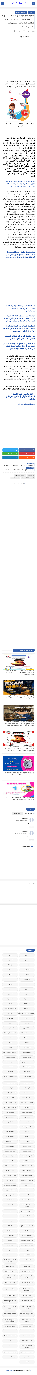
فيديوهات (10, 1230)
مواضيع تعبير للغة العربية (26, 1346)
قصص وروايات (10, 1235)
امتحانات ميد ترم (10, 1170)
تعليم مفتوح (10, 1195)
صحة (10, 1216)
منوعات (10, 1341)
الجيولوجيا (10, 1072)
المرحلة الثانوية (27, 1161)
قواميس (10, 1240)
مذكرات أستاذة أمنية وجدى (10, 1260)
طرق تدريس (10, 1221)
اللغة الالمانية (10, 1136)
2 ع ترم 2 (27, 984)
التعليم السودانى (27, 1062)
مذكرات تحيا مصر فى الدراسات (27, 1283)
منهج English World (10, 1336)
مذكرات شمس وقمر (10, 1289)
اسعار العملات (27, 1038)
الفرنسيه (10, 1122)
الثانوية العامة (10, 1062)
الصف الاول (27, 1093)
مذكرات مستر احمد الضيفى (26, 1307)
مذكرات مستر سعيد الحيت (10, 1307)
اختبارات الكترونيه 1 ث (10, 1033)
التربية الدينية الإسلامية (10, 1052)
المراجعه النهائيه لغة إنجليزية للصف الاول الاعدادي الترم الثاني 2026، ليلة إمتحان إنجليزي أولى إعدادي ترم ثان (20, 184)
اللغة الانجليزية (20, 12)
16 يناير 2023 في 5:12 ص (21, 820)
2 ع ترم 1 (10, 979)
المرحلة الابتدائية (27, 1156)
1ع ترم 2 (31, 12)
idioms (27, 1023)
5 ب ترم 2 (10, 999)
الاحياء (27, 1042)
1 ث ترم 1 (27, 960)
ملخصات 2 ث (10, 1331)
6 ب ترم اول (27, 1008)
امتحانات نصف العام (10, 1175)
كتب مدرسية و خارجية (27, 1245)
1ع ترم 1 (27, 965)
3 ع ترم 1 (27, 994)
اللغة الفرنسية (10, 1146)
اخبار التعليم (26, 1028)
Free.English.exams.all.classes (26, 1013)
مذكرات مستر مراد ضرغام (27, 1320)
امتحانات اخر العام (27, 1166)
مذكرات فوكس (27, 1295)
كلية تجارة (10, 1245)
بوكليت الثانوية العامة (10, 1185)
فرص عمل (10, 1226)
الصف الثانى (27, 1107)
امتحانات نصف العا (26, 1175)
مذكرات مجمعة (10, 1295)
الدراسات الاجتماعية (10, 1083)
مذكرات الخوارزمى (27, 1271)
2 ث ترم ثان (27, 979)
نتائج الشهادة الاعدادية (27, 1352)
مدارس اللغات (27, 1260)
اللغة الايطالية (10, 1141)
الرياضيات (27, 1088)
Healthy (10, 1013)
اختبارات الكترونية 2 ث (27, 1033)
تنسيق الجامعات (27, 1200)
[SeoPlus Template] (30, 1370)
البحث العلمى (27, 1047)
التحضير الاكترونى (27, 1052)
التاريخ (10, 1047)
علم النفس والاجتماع (27, 1226)
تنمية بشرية (10, 1200)
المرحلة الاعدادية (10, 1156)
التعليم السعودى (10, 1057)
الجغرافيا (27, 1072)
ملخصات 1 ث (27, 1331)
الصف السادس (10, 1117)
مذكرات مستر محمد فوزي (10, 1314)
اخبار (10, 1023)
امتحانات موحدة (26, 1170)
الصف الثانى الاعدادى (10, 1107)
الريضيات (10, 1088)
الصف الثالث (10, 1098)
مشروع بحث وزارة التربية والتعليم (10, 1320)
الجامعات (10, 1067)
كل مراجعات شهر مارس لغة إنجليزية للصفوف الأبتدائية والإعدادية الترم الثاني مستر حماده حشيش (19, 774)
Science (27, 1018)
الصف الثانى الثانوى (27, 1112)
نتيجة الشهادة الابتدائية (10, 1352)
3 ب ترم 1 (10, 984)
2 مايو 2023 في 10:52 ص (21, 833)
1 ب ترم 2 (10, 955)
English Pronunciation (10, 1008)
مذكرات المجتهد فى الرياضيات (10, 1276)
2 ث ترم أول (10, 974)
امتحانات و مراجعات (27, 1180)
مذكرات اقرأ (27, 1266)
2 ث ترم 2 (26, 974)
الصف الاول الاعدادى (10, 1093)
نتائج (10, 1345)
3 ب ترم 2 (26, 989)
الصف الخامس (10, 1112)
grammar (10, 1018)
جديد (10, 1211)
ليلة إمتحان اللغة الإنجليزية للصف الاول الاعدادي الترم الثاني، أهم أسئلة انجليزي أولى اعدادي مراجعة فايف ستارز (19, 346)
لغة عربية (10, 1255)
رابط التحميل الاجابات (26, 404)
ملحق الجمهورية (10, 1326)
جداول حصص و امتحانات (27, 1205)
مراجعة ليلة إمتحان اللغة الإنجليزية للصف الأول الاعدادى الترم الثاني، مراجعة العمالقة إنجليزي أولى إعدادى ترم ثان (19, 318)
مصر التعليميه (27, 1326)
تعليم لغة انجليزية (27, 1195)
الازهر (10, 1042)
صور (27, 1221)
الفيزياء (10, 1127)
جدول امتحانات (10, 1204)
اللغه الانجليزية (27, 1151)
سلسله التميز (27, 1216)
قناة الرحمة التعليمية (27, 1240)
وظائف (27, 1362)
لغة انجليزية (27, 1255)
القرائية (27, 1132)
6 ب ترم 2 (10, 1004)
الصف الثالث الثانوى (10, 1102)
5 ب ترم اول (27, 1004)
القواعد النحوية (10, 1132)
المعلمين (10, 1161)
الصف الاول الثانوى (27, 1098)
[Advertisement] (18, 60)
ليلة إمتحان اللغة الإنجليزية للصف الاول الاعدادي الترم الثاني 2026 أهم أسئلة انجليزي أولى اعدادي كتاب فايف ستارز (19, 672)
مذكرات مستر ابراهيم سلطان (10, 1301)
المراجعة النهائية (27, 478)
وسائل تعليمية (10, 1357)
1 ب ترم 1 (27, 955)
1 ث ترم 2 (10, 960)
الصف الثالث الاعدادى (27, 1102)
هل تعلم (26, 1357)
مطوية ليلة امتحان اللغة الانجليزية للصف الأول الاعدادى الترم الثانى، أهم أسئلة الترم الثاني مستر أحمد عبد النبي (20, 254)
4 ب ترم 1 (10, 994)
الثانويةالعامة (27, 1067)
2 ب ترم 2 (26, 970)
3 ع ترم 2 (10, 989)
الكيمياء (27, 1136)
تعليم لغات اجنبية (10, 1190)
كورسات (27, 1250)
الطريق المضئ (18, 3)
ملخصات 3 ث (27, 1336)
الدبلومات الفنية (27, 1083)
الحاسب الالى (27, 1076)
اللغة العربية (27, 1146)
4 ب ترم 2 (26, 999)
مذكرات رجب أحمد (10, 1282)
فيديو (26, 1230)
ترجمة (27, 1190)
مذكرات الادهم (10, 1266)
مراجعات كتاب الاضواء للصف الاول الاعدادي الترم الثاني (20, 337)
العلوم (27, 1122)
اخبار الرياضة (10, 1028)
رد (31, 827)
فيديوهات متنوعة (27, 1235)
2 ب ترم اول (10, 970)
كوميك (10, 1250)
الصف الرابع (27, 1117)
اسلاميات (10, 1038)
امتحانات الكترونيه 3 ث (10, 1166)
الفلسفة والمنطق (27, 1127)
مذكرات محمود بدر (27, 1300)
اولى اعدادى (15, 478)
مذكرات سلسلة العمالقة (27, 1289)
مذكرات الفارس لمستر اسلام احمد (27, 1276)
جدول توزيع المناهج (26, 1211)
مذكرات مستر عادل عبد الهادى (27, 1314)
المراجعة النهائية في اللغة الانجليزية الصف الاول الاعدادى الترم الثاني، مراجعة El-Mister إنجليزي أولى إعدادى (19, 328)
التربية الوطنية (27, 1057)
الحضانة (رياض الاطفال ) (10, 1077)
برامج (26, 1185)
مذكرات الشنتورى (10, 1271)
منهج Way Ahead (27, 1341)
